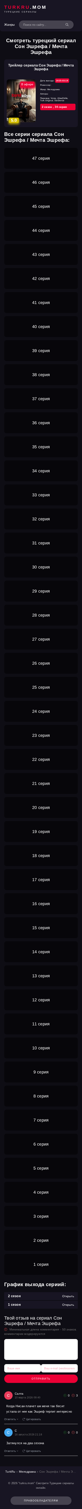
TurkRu (10, 1471)
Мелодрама (27, 1471)
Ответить (10, 1419)
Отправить (41, 1378)
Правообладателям (41, 1500)
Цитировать (33, 1419)
